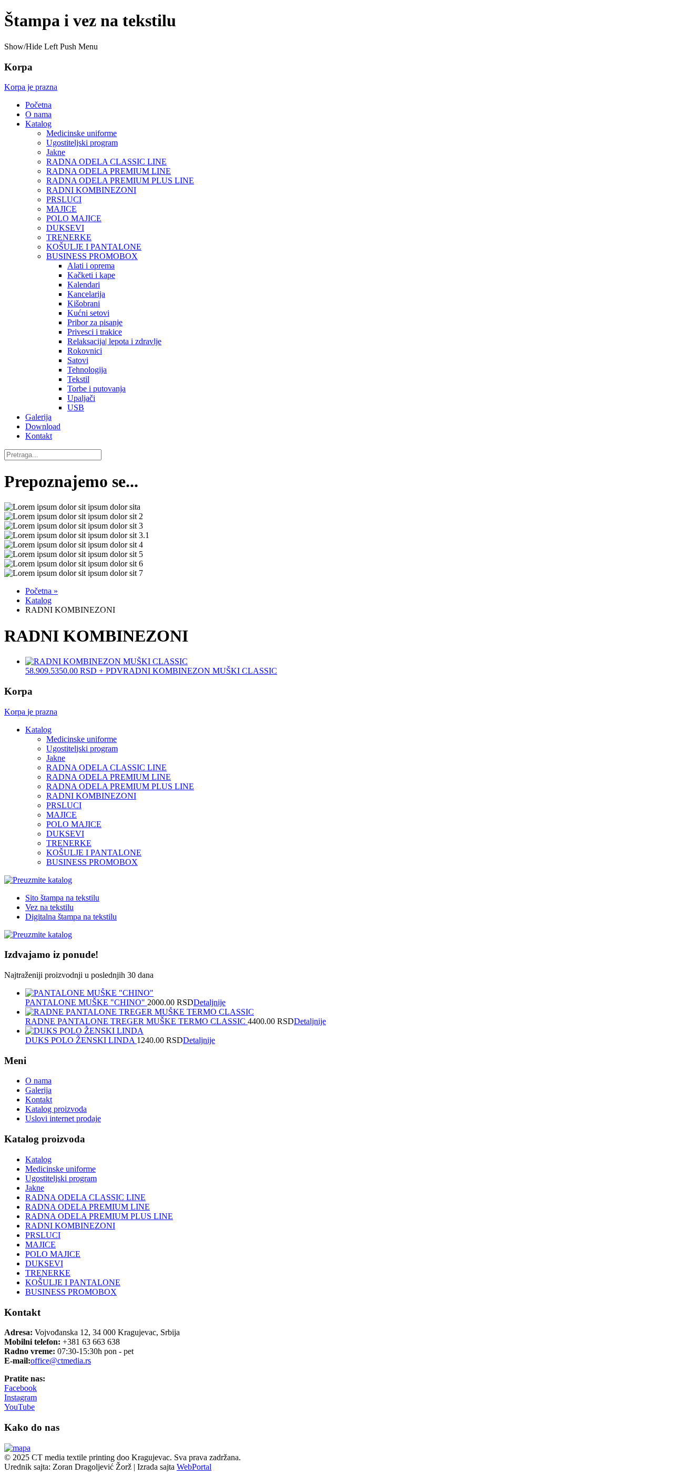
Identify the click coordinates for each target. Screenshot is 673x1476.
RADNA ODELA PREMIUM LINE (108, 171)
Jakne (55, 152)
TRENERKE (68, 237)
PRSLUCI (63, 199)
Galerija (38, 416)
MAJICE (61, 208)
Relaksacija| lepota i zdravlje (114, 341)
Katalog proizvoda (56, 1109)
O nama (38, 114)
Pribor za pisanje (95, 322)
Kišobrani (83, 303)
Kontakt (38, 435)
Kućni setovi (88, 312)
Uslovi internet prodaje (63, 1118)
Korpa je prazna (30, 86)
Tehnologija (87, 369)
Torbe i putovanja (96, 388)
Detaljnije (209, 1002)
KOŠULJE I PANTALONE (93, 246)
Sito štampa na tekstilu (62, 897)
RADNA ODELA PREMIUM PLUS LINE (120, 180)
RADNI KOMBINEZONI (91, 189)
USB (75, 407)
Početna (38, 104)
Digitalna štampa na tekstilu (71, 916)
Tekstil (78, 379)
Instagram (20, 1397)
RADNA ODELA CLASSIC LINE (106, 161)
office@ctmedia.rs (60, 1360)
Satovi (77, 360)
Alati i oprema (91, 265)
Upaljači (81, 398)
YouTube (19, 1406)
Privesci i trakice (94, 331)
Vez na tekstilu (49, 907)
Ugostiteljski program (82, 142)
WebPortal (194, 1466)
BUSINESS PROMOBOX (92, 256)
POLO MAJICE (73, 218)
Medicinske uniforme (81, 133)
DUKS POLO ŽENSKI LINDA (81, 1040)
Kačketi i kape (91, 275)
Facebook (20, 1388)
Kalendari (83, 284)
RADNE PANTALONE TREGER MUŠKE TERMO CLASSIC (136, 1021)
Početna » (41, 590)
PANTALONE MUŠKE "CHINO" (86, 1002)
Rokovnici (84, 350)
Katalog (38, 123)
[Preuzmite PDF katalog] (38, 879)
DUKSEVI (65, 227)
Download (42, 426)
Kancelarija (86, 294)
